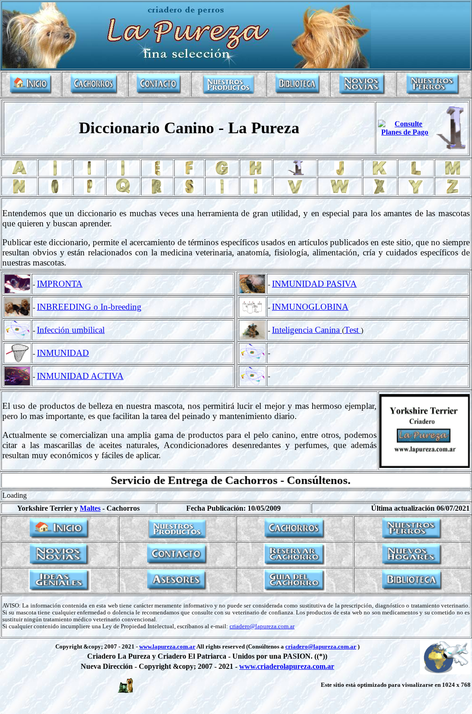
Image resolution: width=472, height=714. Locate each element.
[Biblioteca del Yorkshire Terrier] (298, 93)
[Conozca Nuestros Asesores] (177, 589)
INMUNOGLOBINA (310, 307)
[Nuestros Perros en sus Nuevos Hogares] (412, 563)
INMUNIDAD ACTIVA (80, 376)
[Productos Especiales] (228, 93)
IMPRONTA (60, 284)
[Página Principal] (31, 93)
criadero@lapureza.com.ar (262, 626)
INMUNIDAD (63, 353)
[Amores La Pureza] (362, 93)
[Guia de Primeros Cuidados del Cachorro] (295, 589)
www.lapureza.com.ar (167, 646)
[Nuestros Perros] (433, 93)
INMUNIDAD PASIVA (314, 284)
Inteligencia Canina (307, 330)
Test (352, 330)
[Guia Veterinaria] (60, 589)
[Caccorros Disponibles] (94, 93)
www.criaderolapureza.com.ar (286, 666)
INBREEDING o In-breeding (89, 307)
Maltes (90, 508)
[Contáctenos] (159, 93)
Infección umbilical (71, 330)
